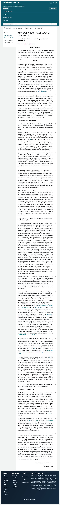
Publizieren (6, 488)
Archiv (14, 484)
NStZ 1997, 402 (42, 91)
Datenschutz (33, 499)
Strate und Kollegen (37, 477)
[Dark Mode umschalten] (51, 3)
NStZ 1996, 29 (29, 352)
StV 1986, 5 (38, 307)
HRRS (42, 481)
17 (31, 44)
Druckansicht (10, 40)
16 (25, 44)
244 (30, 139)
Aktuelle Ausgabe (7, 11)
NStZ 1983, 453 (30, 304)
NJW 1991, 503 (24, 307)
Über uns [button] (5, 20)
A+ (56, 2)
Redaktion (6, 495)
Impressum (26, 499)
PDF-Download (10, 43)
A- (53, 2)
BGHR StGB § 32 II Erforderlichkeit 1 (27, 335)
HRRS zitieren (6, 485)
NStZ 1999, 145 (33, 420)
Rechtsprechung (7, 17)
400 (49, 413)
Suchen (6, 33)
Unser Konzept (6, 476)
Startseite (8, 28)
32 (19, 44)
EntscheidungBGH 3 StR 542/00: (8, 36)
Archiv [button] (4, 14)
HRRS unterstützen (6, 480)
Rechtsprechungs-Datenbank (44, 482)
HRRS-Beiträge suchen (15, 480)
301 (25, 384)
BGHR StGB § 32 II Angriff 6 (45, 306)
